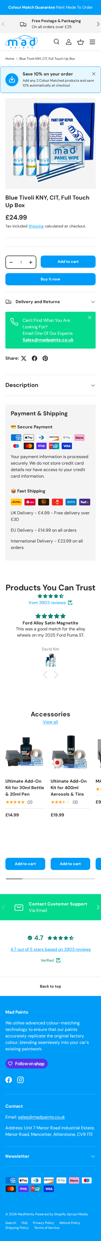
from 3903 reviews (47, 602)
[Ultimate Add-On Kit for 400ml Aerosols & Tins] (70, 754)
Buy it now (50, 279)
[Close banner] (94, 74)
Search (10, 1223)
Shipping (36, 226)
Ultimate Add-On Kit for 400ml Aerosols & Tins (69, 787)
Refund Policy (70, 1223)
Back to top (50, 986)
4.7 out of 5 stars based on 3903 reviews (51, 949)
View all (50, 722)
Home (9, 58)
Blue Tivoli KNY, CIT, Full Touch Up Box (47, 58)
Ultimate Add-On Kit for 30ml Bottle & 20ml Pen (24, 787)
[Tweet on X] (23, 358)
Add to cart (68, 261)
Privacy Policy (43, 1223)
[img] (50, 596)
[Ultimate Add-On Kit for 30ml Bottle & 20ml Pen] (25, 754)
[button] (46, 675)
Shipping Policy (17, 1228)
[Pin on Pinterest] (45, 358)
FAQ (24, 1223)
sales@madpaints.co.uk (41, 1117)
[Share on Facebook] (34, 358)
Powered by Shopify (50, 1214)
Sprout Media (77, 1214)
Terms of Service (47, 1228)
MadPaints (26, 1214)
